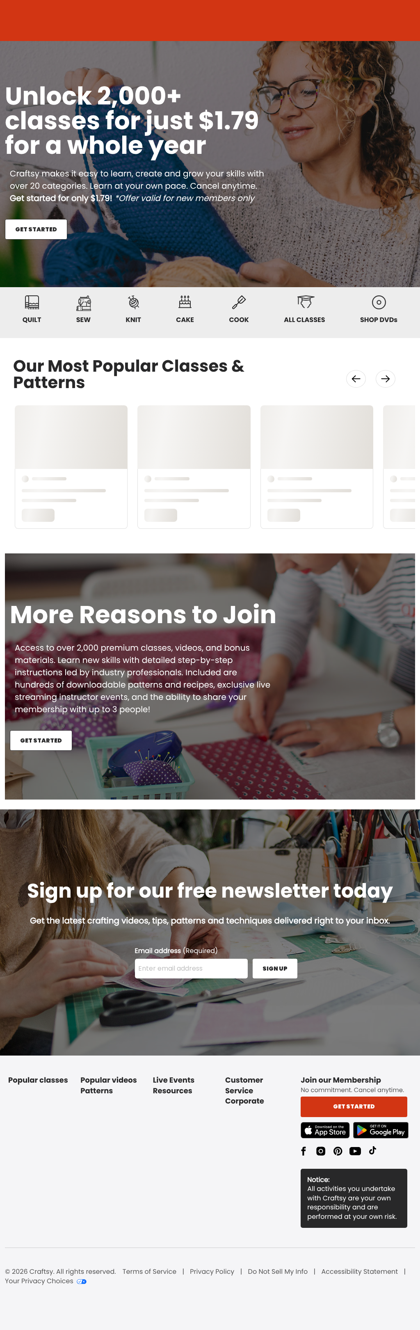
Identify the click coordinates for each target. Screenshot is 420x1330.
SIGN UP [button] (275, 968)
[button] (356, 379)
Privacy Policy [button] (212, 1271)
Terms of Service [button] (149, 1271)
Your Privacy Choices (39, 1281)
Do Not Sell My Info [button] (278, 1271)
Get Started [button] (354, 1106)
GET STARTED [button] (36, 229)
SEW (83, 320)
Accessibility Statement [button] (359, 1271)
